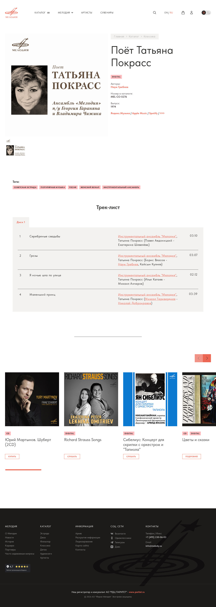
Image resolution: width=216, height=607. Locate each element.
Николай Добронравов (134, 303)
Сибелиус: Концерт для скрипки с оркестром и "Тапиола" (143, 444)
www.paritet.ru (136, 592)
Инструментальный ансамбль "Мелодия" (147, 236)
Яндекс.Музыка (120, 113)
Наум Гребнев (119, 87)
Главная (119, 36)
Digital (116, 77)
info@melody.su (154, 546)
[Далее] (207, 358)
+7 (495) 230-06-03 (156, 537)
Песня (72, 187)
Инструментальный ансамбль (121, 187)
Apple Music (139, 113)
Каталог (134, 36)
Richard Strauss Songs (82, 439)
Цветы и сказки (195, 439)
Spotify (153, 113)
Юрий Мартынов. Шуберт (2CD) (28, 442)
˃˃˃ (162, 113)
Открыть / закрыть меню (48, 12)
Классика (149, 36)
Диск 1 (21, 222)
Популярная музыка (53, 187)
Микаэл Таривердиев (160, 299)
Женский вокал (90, 187)
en (166, 12)
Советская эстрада (25, 187)
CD (7, 433)
